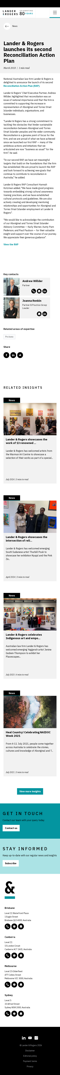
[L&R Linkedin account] (44, 291)
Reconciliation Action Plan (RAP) (21, 85)
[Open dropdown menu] (55, 12)
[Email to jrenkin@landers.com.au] (39, 314)
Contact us (11, 828)
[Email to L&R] (21, 926)
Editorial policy (30, 1056)
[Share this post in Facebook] (6, 355)
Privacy (30, 1066)
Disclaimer (30, 1050)
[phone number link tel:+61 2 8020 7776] (33, 291)
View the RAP (10, 244)
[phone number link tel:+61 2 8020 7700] (7, 1014)
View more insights (30, 791)
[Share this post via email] (20, 355)
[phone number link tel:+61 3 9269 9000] (7, 985)
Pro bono (9, 336)
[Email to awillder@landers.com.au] (39, 291)
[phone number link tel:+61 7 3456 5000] (7, 926)
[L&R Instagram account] (36, 1037)
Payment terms (30, 1061)
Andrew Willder (32, 281)
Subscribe (10, 863)
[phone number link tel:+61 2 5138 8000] (7, 955)
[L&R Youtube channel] (30, 1037)
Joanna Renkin (31, 300)
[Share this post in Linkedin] (13, 355)
